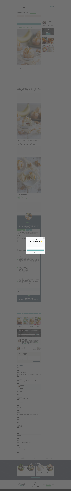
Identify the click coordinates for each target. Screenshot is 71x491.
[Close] (44, 238)
